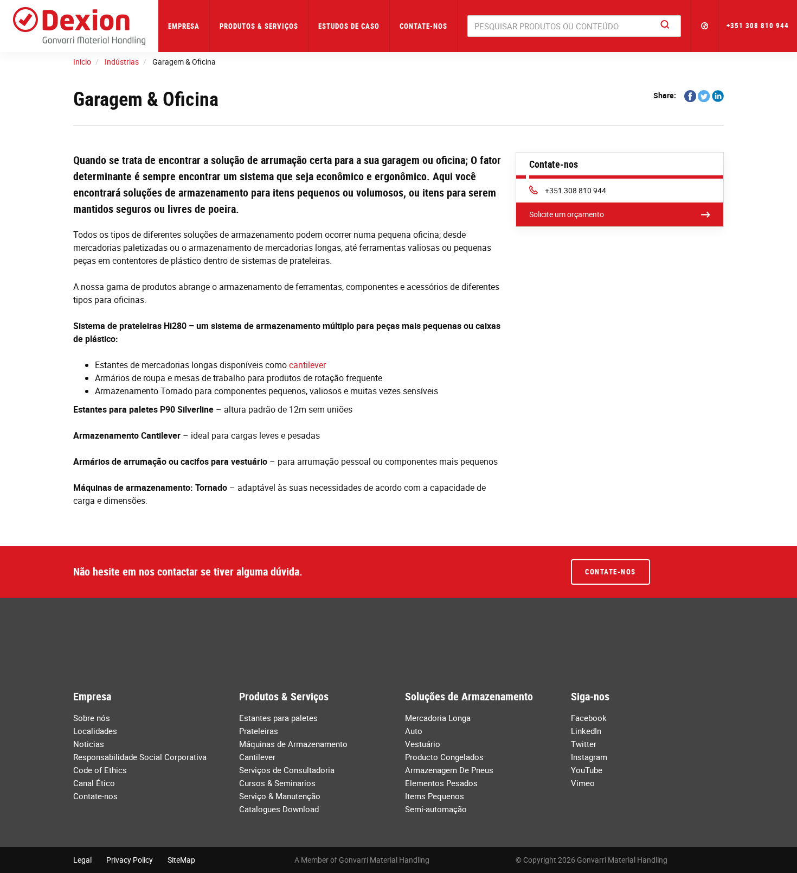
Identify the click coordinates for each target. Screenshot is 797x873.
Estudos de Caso (349, 26)
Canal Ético (94, 782)
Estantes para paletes (278, 717)
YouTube (586, 769)
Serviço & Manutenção (279, 795)
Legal (82, 860)
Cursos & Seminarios (277, 782)
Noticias (88, 743)
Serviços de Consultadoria (287, 769)
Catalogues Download (279, 809)
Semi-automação (436, 809)
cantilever (307, 365)
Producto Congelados (444, 756)
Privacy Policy (129, 860)
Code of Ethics (100, 769)
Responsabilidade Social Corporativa (140, 756)
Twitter (583, 743)
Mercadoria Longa (438, 717)
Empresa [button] (184, 26)
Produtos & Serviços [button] (259, 26)
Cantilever (257, 756)
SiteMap (181, 860)
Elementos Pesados (441, 782)
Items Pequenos (434, 795)
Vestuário (422, 743)
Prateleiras (258, 730)
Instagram (589, 756)
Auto (413, 730)
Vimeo (583, 782)
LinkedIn (586, 730)
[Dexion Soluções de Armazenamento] (79, 26)
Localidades (95, 730)
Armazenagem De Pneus (449, 769)
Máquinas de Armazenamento (293, 743)
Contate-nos (423, 26)
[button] (704, 26)
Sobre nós (91, 717)
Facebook (589, 717)
